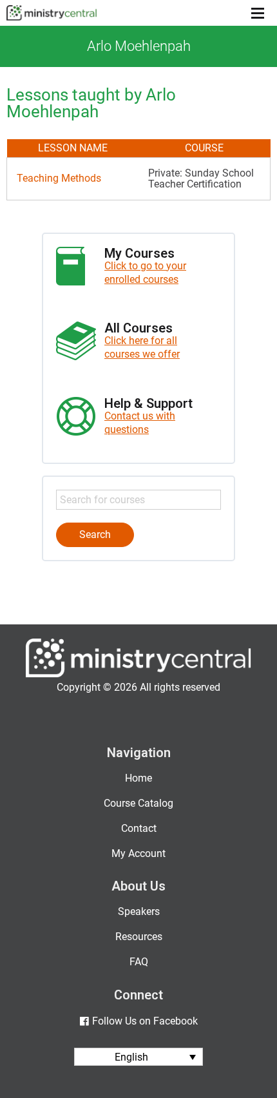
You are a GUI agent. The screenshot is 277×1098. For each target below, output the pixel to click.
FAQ (138, 962)
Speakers (139, 911)
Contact (139, 828)
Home (138, 778)
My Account (138, 853)
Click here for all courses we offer (142, 347)
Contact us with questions (139, 423)
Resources (138, 936)
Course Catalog (138, 803)
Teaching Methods (59, 178)
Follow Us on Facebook (144, 1021)
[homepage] (138, 674)
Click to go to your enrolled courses (145, 272)
